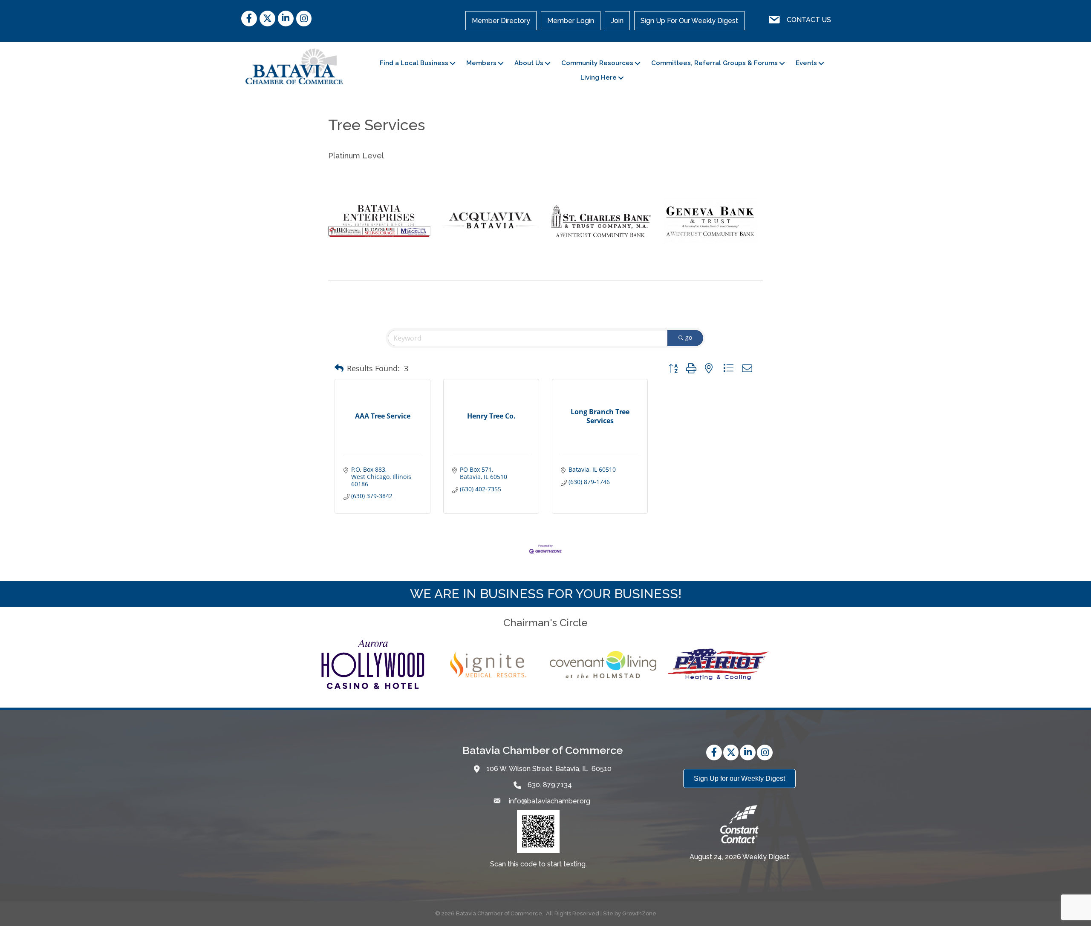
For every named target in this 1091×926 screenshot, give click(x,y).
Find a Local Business (414, 63)
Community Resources (597, 63)
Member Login (570, 21)
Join (617, 21)
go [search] (688, 337)
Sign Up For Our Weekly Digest (689, 21)
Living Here (598, 77)
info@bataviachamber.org (548, 801)
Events (806, 63)
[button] (339, 368)
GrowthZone (639, 913)
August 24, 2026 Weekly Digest (739, 857)
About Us (528, 63)
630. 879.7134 (550, 785)
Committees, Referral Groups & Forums (714, 63)
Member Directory (501, 21)
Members (481, 63)
